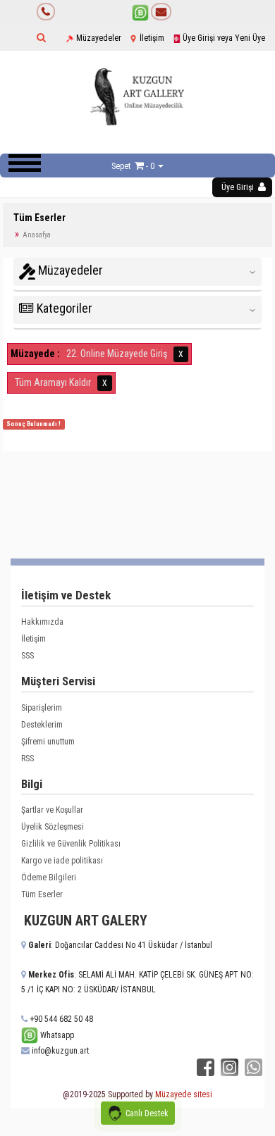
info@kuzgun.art (205, 12)
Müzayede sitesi (183, 1094)
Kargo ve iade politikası (62, 861)
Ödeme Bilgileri (48, 877)
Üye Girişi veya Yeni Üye (223, 38)
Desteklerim (42, 725)
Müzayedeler (97, 38)
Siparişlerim (41, 708)
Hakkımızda (42, 622)
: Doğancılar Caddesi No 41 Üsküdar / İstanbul (120, 945)
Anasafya (37, 235)
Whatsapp (56, 1035)
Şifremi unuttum (48, 742)
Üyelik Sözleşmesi (52, 827)
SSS (27, 656)
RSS (27, 758)
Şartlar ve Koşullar (52, 810)
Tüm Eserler (42, 894)
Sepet (120, 166)
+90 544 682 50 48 (93, 12)
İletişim (151, 38)
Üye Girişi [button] (238, 187)
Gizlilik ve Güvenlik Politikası (71, 844)
